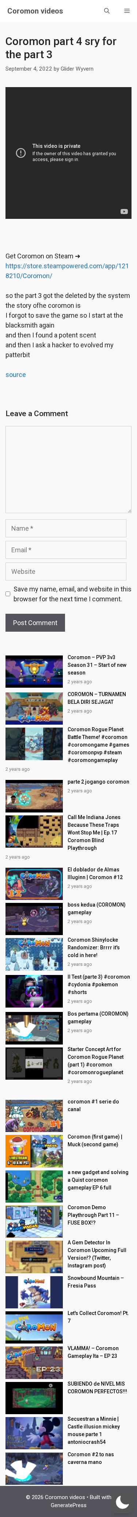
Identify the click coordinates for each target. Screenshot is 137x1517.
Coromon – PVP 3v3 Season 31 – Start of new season (97, 665)
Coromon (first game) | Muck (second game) (95, 1140)
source (15, 374)
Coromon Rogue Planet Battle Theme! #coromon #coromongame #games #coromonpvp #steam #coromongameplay (98, 744)
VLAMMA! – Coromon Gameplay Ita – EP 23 (93, 1352)
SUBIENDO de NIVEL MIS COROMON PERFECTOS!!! (97, 1387)
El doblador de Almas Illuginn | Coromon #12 (95, 873)
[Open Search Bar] (107, 11)
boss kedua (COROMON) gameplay (97, 908)
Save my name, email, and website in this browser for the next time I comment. (73, 594)
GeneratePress (69, 1505)
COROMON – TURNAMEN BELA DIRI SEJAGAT (97, 698)
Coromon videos (35, 11)
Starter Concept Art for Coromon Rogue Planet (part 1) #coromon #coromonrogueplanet (95, 1060)
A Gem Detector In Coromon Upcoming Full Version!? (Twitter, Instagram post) (97, 1254)
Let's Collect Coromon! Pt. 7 (98, 1317)
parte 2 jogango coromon (98, 782)
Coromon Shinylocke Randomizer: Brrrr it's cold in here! (94, 947)
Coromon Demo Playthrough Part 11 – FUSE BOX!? (93, 1215)
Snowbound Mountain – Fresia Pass (96, 1282)
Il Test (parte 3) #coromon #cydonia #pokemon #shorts (99, 984)
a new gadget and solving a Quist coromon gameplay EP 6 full (98, 1180)
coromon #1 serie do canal (93, 1105)
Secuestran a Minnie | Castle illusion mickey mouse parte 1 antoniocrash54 (94, 1430)
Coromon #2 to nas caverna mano (91, 1458)
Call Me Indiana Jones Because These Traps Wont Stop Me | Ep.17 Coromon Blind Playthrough (94, 832)
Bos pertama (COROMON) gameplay (98, 1017)
